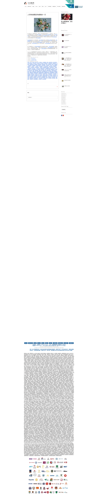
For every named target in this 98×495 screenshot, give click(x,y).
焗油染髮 (57, 377)
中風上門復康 (50, 438)
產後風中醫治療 (31, 432)
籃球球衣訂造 (49, 404)
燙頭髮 (37, 375)
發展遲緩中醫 (59, 422)
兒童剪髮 (62, 376)
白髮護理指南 (35, 452)
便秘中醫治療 (38, 428)
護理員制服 (39, 354)
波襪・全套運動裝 (50, 407)
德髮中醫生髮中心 (39, 448)
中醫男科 (67, 409)
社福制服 (30, 397)
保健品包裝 (55, 369)
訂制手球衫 (56, 357)
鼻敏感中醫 (46, 408)
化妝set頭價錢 (69, 379)
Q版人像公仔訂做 (32, 413)
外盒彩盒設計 (63, 387)
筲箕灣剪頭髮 (50, 372)
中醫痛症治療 (67, 407)
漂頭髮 (58, 374)
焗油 (69, 375)
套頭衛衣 (58, 355)
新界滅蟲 (34, 386)
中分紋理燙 (63, 381)
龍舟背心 (32, 359)
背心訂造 (34, 395)
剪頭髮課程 (60, 375)
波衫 (68, 356)
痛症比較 (71, 407)
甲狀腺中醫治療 (53, 432)
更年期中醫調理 (68, 430)
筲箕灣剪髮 (59, 372)
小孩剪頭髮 (58, 376)
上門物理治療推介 (55, 440)
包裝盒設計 (68, 369)
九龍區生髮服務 (62, 450)
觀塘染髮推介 (31, 455)
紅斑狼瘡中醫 (34, 422)
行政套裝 (71, 395)
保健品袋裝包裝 (29, 388)
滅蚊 (57, 383)
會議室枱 (71, 366)
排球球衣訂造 (54, 404)
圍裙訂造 (38, 395)
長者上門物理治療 (45, 438)
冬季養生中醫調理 (57, 437)
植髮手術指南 (39, 453)
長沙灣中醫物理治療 (38, 435)
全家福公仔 (52, 415)
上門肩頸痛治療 (41, 439)
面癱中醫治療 (31, 424)
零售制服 (69, 396)
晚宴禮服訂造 (48, 399)
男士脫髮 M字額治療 (66, 448)
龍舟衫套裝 (42, 359)
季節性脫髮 (71, 453)
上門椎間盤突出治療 (66, 439)
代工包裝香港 (45, 388)
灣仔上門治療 (66, 441)
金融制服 (59, 353)
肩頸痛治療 (65, 415)
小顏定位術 (30, 429)
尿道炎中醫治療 (47, 432)
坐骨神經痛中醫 (32, 409)
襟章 (69, 354)
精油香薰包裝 (35, 387)
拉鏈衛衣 (66, 355)
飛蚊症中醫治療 (40, 427)
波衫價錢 (26, 398)
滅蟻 (63, 383)
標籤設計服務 (55, 388)
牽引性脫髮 (49, 453)
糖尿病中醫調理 (45, 425)
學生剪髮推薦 (41, 377)
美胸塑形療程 (40, 429)
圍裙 (45, 354)
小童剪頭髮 (54, 376)
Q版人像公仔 (60, 414)
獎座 (51, 361)
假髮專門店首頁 (36, 447)
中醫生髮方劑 (38, 451)
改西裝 (40, 401)
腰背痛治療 (70, 415)
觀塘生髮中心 (57, 450)
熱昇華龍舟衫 (37, 359)
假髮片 (49, 375)
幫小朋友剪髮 (36, 377)
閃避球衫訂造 (38, 405)
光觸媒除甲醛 (36, 384)
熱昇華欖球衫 (38, 358)
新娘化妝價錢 (54, 380)
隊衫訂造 (41, 406)
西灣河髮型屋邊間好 (38, 371)
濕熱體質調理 (28, 438)
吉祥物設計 (41, 412)
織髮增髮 (63, 447)
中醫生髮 (58, 407)
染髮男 (34, 378)
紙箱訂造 (32, 361)
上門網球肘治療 (31, 440)
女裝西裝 (49, 395)
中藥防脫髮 (48, 448)
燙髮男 (29, 381)
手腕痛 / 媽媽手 (59, 436)
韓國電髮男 (38, 382)
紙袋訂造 (40, 361)
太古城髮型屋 (30, 372)
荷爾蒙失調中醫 (52, 431)
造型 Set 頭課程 (70, 446)
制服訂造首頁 (67, 402)
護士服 (42, 354)
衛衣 (52, 355)
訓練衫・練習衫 (37, 407)
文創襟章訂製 (40, 411)
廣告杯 (66, 360)
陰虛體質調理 (52, 426)
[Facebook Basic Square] (61, 115)
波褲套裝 (69, 397)
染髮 (48, 374)
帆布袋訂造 (54, 356)
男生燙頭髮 (36, 381)
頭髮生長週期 (44, 453)
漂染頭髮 (61, 374)
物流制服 (54, 396)
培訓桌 (58, 366)
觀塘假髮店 (28, 448)
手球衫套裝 (65, 357)
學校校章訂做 (35, 411)
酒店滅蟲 (69, 385)
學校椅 (71, 367)
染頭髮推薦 (54, 374)
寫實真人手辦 (65, 414)
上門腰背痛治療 (35, 439)
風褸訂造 (71, 355)
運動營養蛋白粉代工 (27, 394)
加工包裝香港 (59, 369)
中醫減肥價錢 (56, 425)
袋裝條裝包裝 (58, 387)
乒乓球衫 (60, 397)
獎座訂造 (57, 361)
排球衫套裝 (29, 358)
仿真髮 (46, 375)
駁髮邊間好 (71, 380)
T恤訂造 (66, 394)
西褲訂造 (44, 353)
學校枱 (51, 367)
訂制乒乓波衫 (63, 359)
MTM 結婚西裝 (52, 400)
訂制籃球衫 (28, 357)
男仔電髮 (43, 379)
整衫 (40, 355)
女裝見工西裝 (30, 401)
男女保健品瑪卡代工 (61, 393)
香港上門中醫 (45, 410)
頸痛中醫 (57, 408)
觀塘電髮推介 (71, 454)
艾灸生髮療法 (59, 451)
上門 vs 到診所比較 (62, 440)
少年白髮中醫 (53, 428)
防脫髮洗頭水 (63, 453)
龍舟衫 (54, 397)
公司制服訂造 (38, 403)
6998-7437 (50, 345)
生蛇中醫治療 (69, 427)
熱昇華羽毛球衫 (52, 359)
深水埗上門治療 (39, 442)
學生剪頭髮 (49, 377)
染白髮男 (58, 378)
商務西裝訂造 (31, 399)
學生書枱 (61, 367)
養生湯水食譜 (42, 426)
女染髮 (67, 382)
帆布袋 (47, 356)
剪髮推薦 (42, 376)
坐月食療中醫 (64, 432)
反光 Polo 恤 (30, 354)
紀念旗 (63, 361)
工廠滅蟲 (58, 385)
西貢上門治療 (50, 442)
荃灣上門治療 (28, 441)
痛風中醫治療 (36, 424)
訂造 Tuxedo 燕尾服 (54, 399)
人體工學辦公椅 (46, 366)
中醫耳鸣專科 (46, 424)
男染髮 (37, 378)
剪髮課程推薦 (65, 375)
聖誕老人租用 (71, 412)
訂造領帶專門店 (65, 354)
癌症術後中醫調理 (71, 428)
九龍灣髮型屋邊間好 (52, 455)
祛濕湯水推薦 (47, 426)
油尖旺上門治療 (33, 442)
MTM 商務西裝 (47, 400)
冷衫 (61, 356)
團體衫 (34, 355)
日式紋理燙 (54, 381)
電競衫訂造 (29, 405)
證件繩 (68, 361)
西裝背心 (25, 396)
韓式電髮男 (34, 382)
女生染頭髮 (70, 382)
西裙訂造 (68, 395)
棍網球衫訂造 (48, 405)
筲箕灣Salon (55, 372)
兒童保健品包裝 (40, 387)
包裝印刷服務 (61, 388)
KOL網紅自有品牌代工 (60, 394)
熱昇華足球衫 (46, 357)
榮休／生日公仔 (47, 415)
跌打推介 (26, 424)
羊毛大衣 (33, 400)
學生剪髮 (45, 377)
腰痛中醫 (65, 408)
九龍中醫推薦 (65, 435)
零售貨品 (39, 360)
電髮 (27, 379)
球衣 (34, 356)
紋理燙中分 (58, 381)
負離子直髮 (32, 375)
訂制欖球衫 (34, 358)
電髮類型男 (56, 382)
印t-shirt (37, 355)
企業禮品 (36, 368)
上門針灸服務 (67, 438)
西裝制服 (31, 353)
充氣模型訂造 (54, 412)
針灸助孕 (63, 421)
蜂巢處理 (60, 383)
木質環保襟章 (30, 411)
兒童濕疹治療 (59, 429)
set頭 (32, 380)
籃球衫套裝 (37, 357)
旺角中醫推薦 (46, 434)
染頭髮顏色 (65, 374)
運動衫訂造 (34, 403)
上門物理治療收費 (37, 440)
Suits (34, 353)
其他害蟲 (71, 383)
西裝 (28, 353)
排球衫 (44, 397)
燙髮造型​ (40, 375)
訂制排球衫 (70, 357)
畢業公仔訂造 (66, 413)
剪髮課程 (56, 375)
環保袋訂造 (48, 361)
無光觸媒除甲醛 (41, 384)
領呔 (59, 354)
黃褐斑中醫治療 (58, 431)
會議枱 (68, 366)
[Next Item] (70, 17)
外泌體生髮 (34, 453)
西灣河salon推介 (50, 371)
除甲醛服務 (31, 384)
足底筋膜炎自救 (65, 436)
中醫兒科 (71, 409)
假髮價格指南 (32, 448)
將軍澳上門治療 (44, 441)
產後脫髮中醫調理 (31, 449)
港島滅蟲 (27, 386)
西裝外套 (57, 395)
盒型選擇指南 (35, 388)
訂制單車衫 (65, 358)
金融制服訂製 (64, 353)
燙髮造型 (64, 379)
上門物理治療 (33, 438)
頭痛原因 (54, 436)
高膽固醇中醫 (64, 428)
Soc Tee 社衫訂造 (50, 403)
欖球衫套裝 (43, 358)
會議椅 (36, 366)
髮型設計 (44, 373)
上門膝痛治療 (47, 439)
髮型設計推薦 (53, 373)
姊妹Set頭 (45, 380)
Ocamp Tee (38, 398)
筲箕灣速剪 (36, 373)
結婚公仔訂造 (61, 413)
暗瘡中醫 (36, 408)
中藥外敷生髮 (54, 451)
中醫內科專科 (30, 421)
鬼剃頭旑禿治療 (37, 449)
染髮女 (64, 382)
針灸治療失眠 (56, 421)
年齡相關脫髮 (31, 454)
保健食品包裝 (50, 369)
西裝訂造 (46, 395)
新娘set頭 (41, 380)
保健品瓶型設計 (52, 387)
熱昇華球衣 (38, 356)
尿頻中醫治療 (48, 428)
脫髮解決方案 (68, 447)
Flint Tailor (62, 347)
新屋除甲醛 (50, 384)
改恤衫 (45, 401)
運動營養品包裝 (29, 387)
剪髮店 (53, 370)
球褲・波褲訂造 (43, 407)
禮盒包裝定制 (71, 388)
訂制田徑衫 (48, 358)
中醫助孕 (59, 420)
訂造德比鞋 (67, 401)
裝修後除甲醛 (55, 384)
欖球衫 (57, 397)
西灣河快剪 (32, 373)
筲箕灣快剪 (27, 373)
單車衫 (51, 397)
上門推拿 (25, 439)
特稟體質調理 (68, 426)
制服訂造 (25, 353)
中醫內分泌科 (52, 423)
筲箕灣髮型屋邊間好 (65, 372)
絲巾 (61, 354)
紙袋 (37, 361)
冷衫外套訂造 (64, 356)
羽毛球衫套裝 (57, 359)
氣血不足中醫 (43, 433)
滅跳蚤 (65, 383)
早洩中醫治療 (40, 421)
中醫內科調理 (36, 420)
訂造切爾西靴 (32, 402)
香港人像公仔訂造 (48, 414)
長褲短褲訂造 (44, 403)
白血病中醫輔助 (28, 423)
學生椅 (68, 367)
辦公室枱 (51, 366)
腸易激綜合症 (28, 425)
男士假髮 (49, 447)
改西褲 (43, 401)
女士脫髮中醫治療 (52, 430)
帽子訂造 (56, 354)
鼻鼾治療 (55, 429)
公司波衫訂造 (45, 406)
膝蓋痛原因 (51, 436)
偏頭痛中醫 (54, 408)
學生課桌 (64, 367)
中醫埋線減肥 (34, 427)
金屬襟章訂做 (63, 410)
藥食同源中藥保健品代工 (32, 393)
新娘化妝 (49, 380)
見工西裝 (35, 399)
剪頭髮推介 (38, 376)
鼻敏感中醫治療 (34, 425)
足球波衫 (37, 397)
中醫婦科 (64, 409)
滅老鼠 (55, 383)
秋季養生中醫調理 (50, 437)
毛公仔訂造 (50, 413)
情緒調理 (71, 420)
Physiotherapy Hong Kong (68, 442)
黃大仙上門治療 (55, 441)
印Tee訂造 (72, 402)
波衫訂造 (34, 397)
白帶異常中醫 (36, 431)
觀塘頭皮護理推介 (38, 455)
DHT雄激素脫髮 (55, 452)
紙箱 (72, 360)
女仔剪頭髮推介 (31, 374)
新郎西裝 (67, 398)
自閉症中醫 (54, 422)
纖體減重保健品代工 (40, 393)
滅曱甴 (52, 383)
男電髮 (40, 379)
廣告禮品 (51, 368)
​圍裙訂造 (48, 354)
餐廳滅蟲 (43, 385)
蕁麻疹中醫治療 (59, 428)
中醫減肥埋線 (51, 425)
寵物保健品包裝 (68, 386)
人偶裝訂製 (45, 412)
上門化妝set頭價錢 (60, 380)
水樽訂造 (69, 360)
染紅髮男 (50, 378)
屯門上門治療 (33, 441)
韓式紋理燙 (41, 381)
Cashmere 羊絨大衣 (28, 400)
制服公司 (52, 353)
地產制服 (61, 396)
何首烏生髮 (45, 452)
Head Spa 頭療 (60, 448)
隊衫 (32, 356)
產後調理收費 (48, 433)
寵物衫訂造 (47, 398)
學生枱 (48, 367)
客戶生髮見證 (29, 451)
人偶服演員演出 (59, 412)
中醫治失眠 (26, 437)
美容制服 (65, 396)
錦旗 (60, 361)
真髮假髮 (41, 447)
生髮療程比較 (40, 450)
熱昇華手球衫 (60, 357)
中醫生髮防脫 (50, 429)
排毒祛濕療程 (68, 423)
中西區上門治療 (61, 441)
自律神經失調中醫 (52, 427)
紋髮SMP (67, 453)
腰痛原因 (69, 435)
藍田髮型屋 (66, 454)
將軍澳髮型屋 (56, 454)
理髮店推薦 (63, 370)
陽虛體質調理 (68, 437)
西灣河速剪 (40, 373)
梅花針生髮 (34, 451)
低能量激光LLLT (29, 453)
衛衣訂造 (55, 355)
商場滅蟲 (55, 385)
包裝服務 (62, 368)
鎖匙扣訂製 (66, 411)
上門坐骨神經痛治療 (53, 439)
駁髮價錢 (67, 380)
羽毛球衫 (47, 397)
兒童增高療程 (64, 429)
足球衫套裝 (51, 357)
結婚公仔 (35, 415)
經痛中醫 (49, 408)
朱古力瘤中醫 (41, 431)
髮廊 (69, 370)
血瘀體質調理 (57, 426)
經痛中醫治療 (51, 420)
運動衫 (41, 356)
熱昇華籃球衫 (32, 357)
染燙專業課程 (59, 446)
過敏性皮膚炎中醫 (40, 422)
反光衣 (68, 353)
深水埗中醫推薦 (63, 434)
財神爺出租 (26, 413)
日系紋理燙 (49, 381)
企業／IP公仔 (57, 415)
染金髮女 (39, 383)
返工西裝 (38, 399)
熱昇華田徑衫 (55, 358)
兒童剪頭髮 (66, 376)
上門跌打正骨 (30, 439)
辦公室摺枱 (38, 367)
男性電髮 (71, 381)
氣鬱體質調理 (62, 426)
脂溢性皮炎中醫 (32, 428)
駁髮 (64, 380)
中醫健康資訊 (30, 410)
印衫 (32, 355)
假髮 (43, 375)
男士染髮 (43, 378)
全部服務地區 (50, 410)
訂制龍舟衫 (29, 359)
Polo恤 (45, 355)
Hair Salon (56, 370)
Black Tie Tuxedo (61, 399)
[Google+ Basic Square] (63, 115)
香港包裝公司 (44, 370)
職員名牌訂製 (45, 411)
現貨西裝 (48, 353)
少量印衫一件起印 (56, 403)
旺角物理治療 (51, 434)
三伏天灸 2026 (31, 426)
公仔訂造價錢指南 (54, 414)
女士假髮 (52, 447)
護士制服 (34, 354)
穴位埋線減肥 (62, 407)
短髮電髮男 (55, 379)
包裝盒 (29, 361)
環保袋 (44, 361)
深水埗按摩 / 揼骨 (31, 435)
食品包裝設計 (45, 369)
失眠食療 (60, 421)
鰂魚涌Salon (70, 371)
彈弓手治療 (31, 430)
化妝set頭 (29, 380)
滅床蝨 (46, 383)
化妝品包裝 (26, 369)
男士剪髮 (57, 373)
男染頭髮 (40, 378)
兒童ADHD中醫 (58, 427)
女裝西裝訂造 (70, 400)
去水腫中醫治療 (32, 433)
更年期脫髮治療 (54, 449)
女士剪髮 (26, 374)
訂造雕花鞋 (37, 402)
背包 (73, 361)
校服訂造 (26, 397)
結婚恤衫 (66, 400)
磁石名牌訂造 (50, 411)
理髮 (60, 370)
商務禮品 (58, 368)
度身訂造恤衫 (58, 400)
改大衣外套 (53, 401)
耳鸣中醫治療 (41, 424)
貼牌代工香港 (66, 388)
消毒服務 (65, 384)
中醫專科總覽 (30, 420)
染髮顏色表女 (35, 383)
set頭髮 (35, 380)
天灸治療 (60, 423)
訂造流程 (59, 398)
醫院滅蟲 (66, 385)
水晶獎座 (53, 361)
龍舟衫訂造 (57, 405)
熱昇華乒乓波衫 (68, 359)
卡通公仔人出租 (65, 412)
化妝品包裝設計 (35, 369)
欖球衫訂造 (34, 405)
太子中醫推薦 (64, 433)
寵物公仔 (42, 415)
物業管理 (62, 385)
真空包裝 (31, 370)
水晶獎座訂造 (70, 411)
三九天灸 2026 (36, 426)
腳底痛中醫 (62, 408)
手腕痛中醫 (37, 409)
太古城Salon (36, 372)
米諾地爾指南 (60, 452)
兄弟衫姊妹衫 (42, 398)
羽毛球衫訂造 (65, 404)
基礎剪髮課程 (49, 446)
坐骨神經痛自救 (41, 436)
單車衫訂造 (66, 405)
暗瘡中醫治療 (29, 422)
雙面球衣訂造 (32, 407)
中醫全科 (25, 421)
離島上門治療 (61, 442)
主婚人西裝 (26, 399)
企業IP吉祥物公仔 (41, 414)
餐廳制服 (40, 396)
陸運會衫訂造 (62, 406)
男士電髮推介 (40, 374)
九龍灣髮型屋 (47, 454)
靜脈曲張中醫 (33, 423)
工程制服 (51, 396)
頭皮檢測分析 (30, 446)
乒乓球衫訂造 (70, 404)
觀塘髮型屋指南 (58, 455)
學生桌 (54, 367)
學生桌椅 (28, 368)
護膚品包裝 (30, 369)
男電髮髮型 (60, 382)
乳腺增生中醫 (69, 431)
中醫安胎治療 (64, 431)
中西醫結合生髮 (70, 451)
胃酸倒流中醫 (46, 422)
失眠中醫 (29, 408)
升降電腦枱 (29, 367)
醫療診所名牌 (61, 411)
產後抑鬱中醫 (58, 432)
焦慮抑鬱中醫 (57, 424)
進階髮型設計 (54, 446)
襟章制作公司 (26, 355)
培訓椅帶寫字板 (28, 366)
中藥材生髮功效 (28, 450)
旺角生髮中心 (37, 454)
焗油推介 (26, 376)
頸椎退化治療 (71, 436)
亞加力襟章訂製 (69, 410)
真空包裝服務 (35, 370)
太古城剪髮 (40, 372)
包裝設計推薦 (70, 368)
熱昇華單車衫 (69, 358)
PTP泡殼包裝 (68, 387)
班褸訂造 (34, 398)
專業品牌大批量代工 (52, 394)
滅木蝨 (68, 383)
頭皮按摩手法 (44, 451)
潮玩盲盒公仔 (31, 415)
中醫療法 (25, 408)
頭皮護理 (55, 448)
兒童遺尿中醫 (43, 423)
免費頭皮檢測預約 (46, 450)
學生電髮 (34, 379)
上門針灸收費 (43, 440)
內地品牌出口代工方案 (44, 394)
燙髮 (35, 375)
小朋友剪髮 (31, 377)
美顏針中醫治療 (69, 432)
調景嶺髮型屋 (62, 454)
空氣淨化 (37, 385)
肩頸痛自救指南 (35, 436)
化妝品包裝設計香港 (50, 386)
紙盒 (35, 361)
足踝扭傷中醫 (47, 409)
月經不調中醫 (63, 430)
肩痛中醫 (27, 409)
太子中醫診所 (40, 410)
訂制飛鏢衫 (29, 360)
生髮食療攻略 (40, 452)
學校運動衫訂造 (57, 406)
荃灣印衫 (40, 404)
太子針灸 (29, 434)
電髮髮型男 (51, 382)
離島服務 (38, 386)
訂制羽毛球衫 (46, 359)
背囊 (71, 361)
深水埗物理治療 (69, 434)
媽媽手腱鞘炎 (70, 429)
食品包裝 (40, 369)
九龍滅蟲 (31, 386)
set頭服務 (38, 380)
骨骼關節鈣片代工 (47, 393)
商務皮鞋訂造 (46, 402)
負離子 (28, 375)
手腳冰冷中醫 (36, 432)
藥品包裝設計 (63, 386)
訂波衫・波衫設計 (36, 406)
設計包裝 (66, 368)
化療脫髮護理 (53, 453)
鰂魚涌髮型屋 (61, 371)
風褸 (69, 355)
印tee (30, 355)
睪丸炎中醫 (38, 423)
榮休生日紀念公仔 (28, 414)
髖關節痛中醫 (42, 409)
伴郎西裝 (71, 398)
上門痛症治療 (38, 438)
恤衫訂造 (39, 353)
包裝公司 (40, 370)
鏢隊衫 (32, 360)
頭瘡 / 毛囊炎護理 (37, 446)
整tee (43, 355)
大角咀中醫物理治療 (45, 435)
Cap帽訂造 (52, 354)
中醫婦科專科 (68, 421)
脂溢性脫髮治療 (49, 449)
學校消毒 (51, 385)
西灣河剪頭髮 (27, 371)
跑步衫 (51, 358)
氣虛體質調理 (62, 437)
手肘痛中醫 (52, 409)
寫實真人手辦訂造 (38, 413)
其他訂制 (35, 360)
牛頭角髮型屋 (42, 454)
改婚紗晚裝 (49, 401)
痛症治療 (61, 415)
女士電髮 (45, 374)
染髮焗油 (53, 377)
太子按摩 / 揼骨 (41, 434)
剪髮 (48, 370)
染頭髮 (50, 374)
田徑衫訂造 (62, 405)
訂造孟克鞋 (27, 402)
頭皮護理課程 (30, 447)
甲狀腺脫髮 (58, 453)
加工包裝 (63, 369)
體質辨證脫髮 (49, 451)
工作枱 (65, 366)
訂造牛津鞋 (63, 401)
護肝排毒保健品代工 (54, 393)
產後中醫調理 (41, 430)
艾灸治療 (67, 425)
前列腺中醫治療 (28, 427)
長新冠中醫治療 (67, 424)
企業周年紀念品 (35, 412)
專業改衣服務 (36, 401)
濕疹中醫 (33, 408)
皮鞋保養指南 (56, 402)
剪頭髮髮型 (48, 373)
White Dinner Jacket (68, 399)
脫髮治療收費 (53, 433)
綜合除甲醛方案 (60, 384)
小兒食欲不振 (64, 422)
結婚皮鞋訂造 (41, 402)
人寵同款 (51, 398)
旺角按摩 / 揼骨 (57, 434)
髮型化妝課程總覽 (43, 446)
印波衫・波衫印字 (29, 406)
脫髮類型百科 (60, 449)
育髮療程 (51, 448)
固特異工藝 (51, 402)
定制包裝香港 (50, 388)
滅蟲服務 (43, 383)
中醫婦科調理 (46, 420)
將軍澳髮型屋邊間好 (44, 455)
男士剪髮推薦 (62, 373)
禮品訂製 (48, 368)
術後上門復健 (55, 438)
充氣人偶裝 (49, 412)
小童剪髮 (50, 376)
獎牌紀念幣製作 (29, 412)
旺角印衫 (27, 404)
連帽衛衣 (62, 355)
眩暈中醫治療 (52, 424)
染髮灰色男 (66, 378)
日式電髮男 (29, 382)
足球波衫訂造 (44, 404)
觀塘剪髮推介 (26, 455)
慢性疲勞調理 (62, 424)
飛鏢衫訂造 (53, 405)
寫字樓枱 (54, 366)
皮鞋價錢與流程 (61, 402)
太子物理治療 (69, 433)
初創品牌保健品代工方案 (36, 394)
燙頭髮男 (32, 381)
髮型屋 (66, 370)
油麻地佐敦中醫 (60, 435)
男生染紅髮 (55, 378)
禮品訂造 (44, 368)
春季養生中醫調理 (37, 437)
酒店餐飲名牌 (55, 411)
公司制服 (55, 353)
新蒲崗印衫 (36, 404)
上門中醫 (71, 438)
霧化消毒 (69, 384)
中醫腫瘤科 (48, 423)
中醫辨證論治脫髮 (66, 449)
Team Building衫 (51, 406)
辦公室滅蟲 (48, 385)
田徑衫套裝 (60, 358)
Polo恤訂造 (49, 355)
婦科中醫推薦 (58, 433)
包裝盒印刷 (27, 370)
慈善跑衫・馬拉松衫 (68, 406)
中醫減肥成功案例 (62, 425)
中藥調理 (26, 426)
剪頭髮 (50, 370)
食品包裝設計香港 (44, 386)
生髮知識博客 (52, 450)
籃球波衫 (41, 397)
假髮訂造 (59, 447)
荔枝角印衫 (32, 404)
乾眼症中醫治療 (45, 427)
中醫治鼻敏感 (31, 437)
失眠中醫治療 (41, 420)
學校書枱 (57, 367)
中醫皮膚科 (60, 409)
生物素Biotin (49, 452)
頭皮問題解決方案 (34, 450)
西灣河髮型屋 (44, 371)
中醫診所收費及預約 (57, 410)
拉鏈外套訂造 (69, 403)
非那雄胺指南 (65, 452)
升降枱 (25, 367)
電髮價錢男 (43, 382)
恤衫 (36, 353)
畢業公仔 (38, 415)
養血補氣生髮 (64, 451)
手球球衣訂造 (60, 404)
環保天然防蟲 (26, 384)
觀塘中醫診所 (35, 410)
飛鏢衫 (63, 397)
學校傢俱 (41, 367)
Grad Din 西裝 (43, 399)
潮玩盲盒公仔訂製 (55, 413)
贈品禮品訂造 (62, 360)
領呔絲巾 (64, 395)
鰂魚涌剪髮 (66, 371)
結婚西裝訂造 (63, 398)
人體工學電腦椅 (40, 366)
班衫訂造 (30, 398)
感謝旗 (65, 361)
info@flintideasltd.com (44, 344)
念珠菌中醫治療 (37, 433)
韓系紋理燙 (45, 381)
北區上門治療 (55, 442)
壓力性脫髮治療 (43, 449)
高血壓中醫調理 (40, 425)
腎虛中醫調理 (45, 421)
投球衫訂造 (43, 405)
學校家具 (45, 367)
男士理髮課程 (64, 446)
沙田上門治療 (68, 440)
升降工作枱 (33, 367)
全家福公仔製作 (34, 414)
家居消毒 (33, 385)
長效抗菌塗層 (29, 385)
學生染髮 (70, 377)
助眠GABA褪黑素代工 (69, 393)
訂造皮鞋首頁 (58, 401)
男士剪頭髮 (67, 373)
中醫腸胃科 (68, 420)
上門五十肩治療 (60, 439)
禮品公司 (40, 368)
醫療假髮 (56, 447)
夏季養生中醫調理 (43, 437)
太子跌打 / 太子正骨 (34, 434)
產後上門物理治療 (62, 438)
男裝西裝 (53, 395)
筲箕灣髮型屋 (45, 372)
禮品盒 (26, 361)
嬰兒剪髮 (25, 381)
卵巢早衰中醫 (47, 431)
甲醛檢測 (46, 384)
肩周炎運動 (46, 436)
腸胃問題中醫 (41, 408)
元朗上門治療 (38, 441)
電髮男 (37, 379)
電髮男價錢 (47, 382)
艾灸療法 (64, 423)
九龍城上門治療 (45, 442)
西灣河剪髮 (32, 371)
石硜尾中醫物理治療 (53, 435)
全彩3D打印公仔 (44, 413)
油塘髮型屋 (52, 454)
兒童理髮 (70, 376)
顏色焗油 (60, 377)
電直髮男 (47, 379)
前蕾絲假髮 (45, 447)
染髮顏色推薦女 (29, 383)
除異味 (40, 385)
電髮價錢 (30, 379)
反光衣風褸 (26, 354)
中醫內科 (56, 409)
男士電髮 (36, 374)
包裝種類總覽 (40, 388)
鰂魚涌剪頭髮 (56, 371)
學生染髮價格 (30, 378)
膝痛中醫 (69, 408)
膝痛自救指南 (30, 436)
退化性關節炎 (36, 430)
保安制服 (47, 396)
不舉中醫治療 (35, 421)
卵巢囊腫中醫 (41, 432)
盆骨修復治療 (45, 429)
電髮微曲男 (51, 379)
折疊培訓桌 (61, 366)
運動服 (44, 356)
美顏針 (55, 407)
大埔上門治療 (49, 441)
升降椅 (33, 366)
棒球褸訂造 (29, 356)
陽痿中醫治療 (50, 421)
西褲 (42, 353)
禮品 (56, 360)
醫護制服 (36, 396)
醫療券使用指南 (49, 440)
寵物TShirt (55, 398)
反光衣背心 (71, 353)
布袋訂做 (57, 356)
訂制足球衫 (42, 357)
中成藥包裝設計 (57, 386)
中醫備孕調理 (46, 430)
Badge (72, 354)
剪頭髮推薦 (46, 376)
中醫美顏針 (26, 429)
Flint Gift (57, 347)
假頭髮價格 (52, 375)
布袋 (50, 356)
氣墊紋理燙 (67, 381)
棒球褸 (25, 356)
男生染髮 (47, 378)
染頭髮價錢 (69, 374)
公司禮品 (55, 368)
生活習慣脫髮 (26, 454)
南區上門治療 (27, 442)
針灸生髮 (43, 448)
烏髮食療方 (30, 452)
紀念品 (58, 360)
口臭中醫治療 (43, 428)
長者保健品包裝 (46, 387)
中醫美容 (25, 410)
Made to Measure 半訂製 (40, 400)
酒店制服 (43, 396)
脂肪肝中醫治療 (64, 427)
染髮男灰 (70, 378)
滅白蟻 (49, 383)
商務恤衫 (62, 400)
